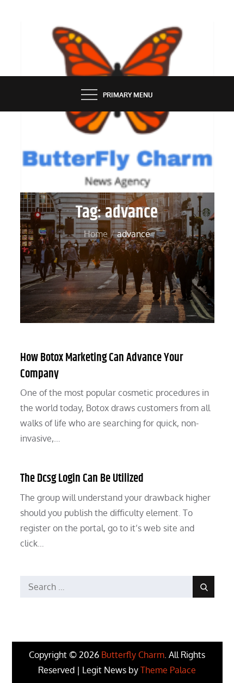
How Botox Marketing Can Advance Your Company (101, 365)
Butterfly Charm (132, 654)
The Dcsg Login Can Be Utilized (82, 478)
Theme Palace (168, 670)
